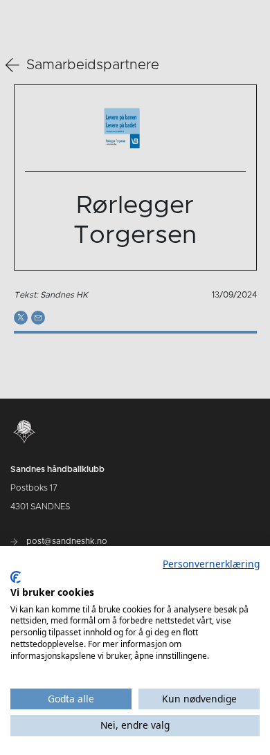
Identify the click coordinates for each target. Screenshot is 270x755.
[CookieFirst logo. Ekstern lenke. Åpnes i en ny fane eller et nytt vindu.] (15, 577)
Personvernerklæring (211, 563)
